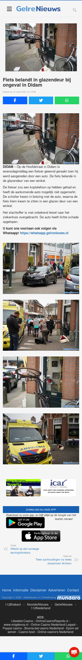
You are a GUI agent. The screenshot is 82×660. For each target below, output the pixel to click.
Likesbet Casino (22, 621)
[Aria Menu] (9, 9)
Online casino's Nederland (55, 632)
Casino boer (26, 632)
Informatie (20, 589)
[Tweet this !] (41, 100)
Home (6, 589)
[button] (74, 652)
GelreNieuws (63, 604)
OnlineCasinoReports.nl (52, 621)
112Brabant (13, 604)
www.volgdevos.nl (16, 624)
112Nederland (40, 608)
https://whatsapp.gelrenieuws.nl (44, 233)
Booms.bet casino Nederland (44, 628)
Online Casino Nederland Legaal (53, 624)
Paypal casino (12, 628)
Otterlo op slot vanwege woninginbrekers (24, 549)
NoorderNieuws (37, 604)
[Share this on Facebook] (15, 100)
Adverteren (56, 589)
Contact (73, 589)
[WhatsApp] (67, 100)
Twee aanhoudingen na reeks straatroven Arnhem (54, 559)
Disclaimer (38, 589)
